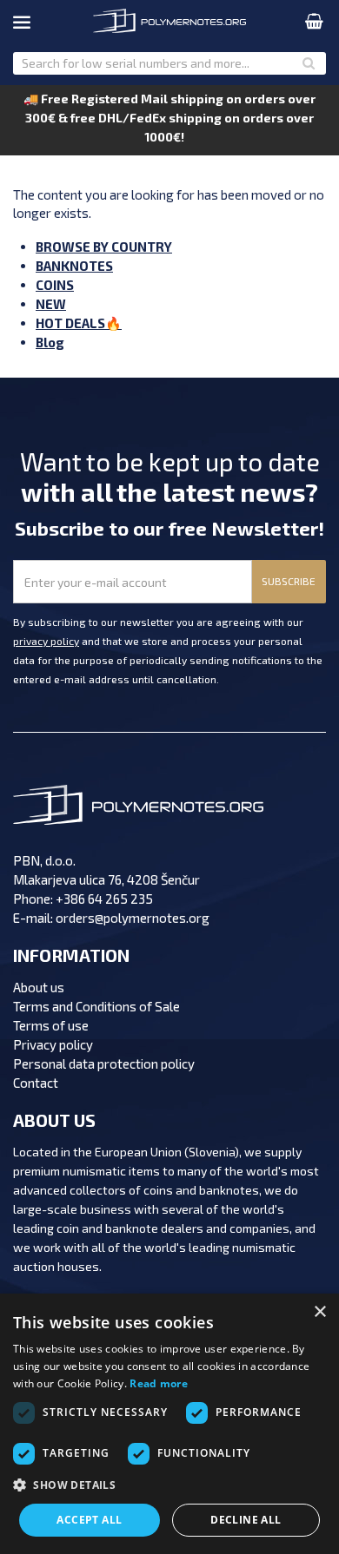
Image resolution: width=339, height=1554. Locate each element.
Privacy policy (53, 1044)
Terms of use (51, 1025)
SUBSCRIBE (289, 581)
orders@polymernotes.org (132, 917)
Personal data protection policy (104, 1063)
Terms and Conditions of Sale (96, 1006)
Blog (50, 342)
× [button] (319, 1312)
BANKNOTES (74, 265)
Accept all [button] (89, 1519)
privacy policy (46, 641)
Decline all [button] (245, 1519)
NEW (51, 304)
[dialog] (169, 1424)
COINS (55, 285)
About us (38, 987)
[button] (169, 1485)
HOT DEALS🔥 (79, 323)
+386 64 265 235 (104, 898)
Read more (159, 1383)
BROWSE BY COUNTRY (104, 246)
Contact (35, 1082)
